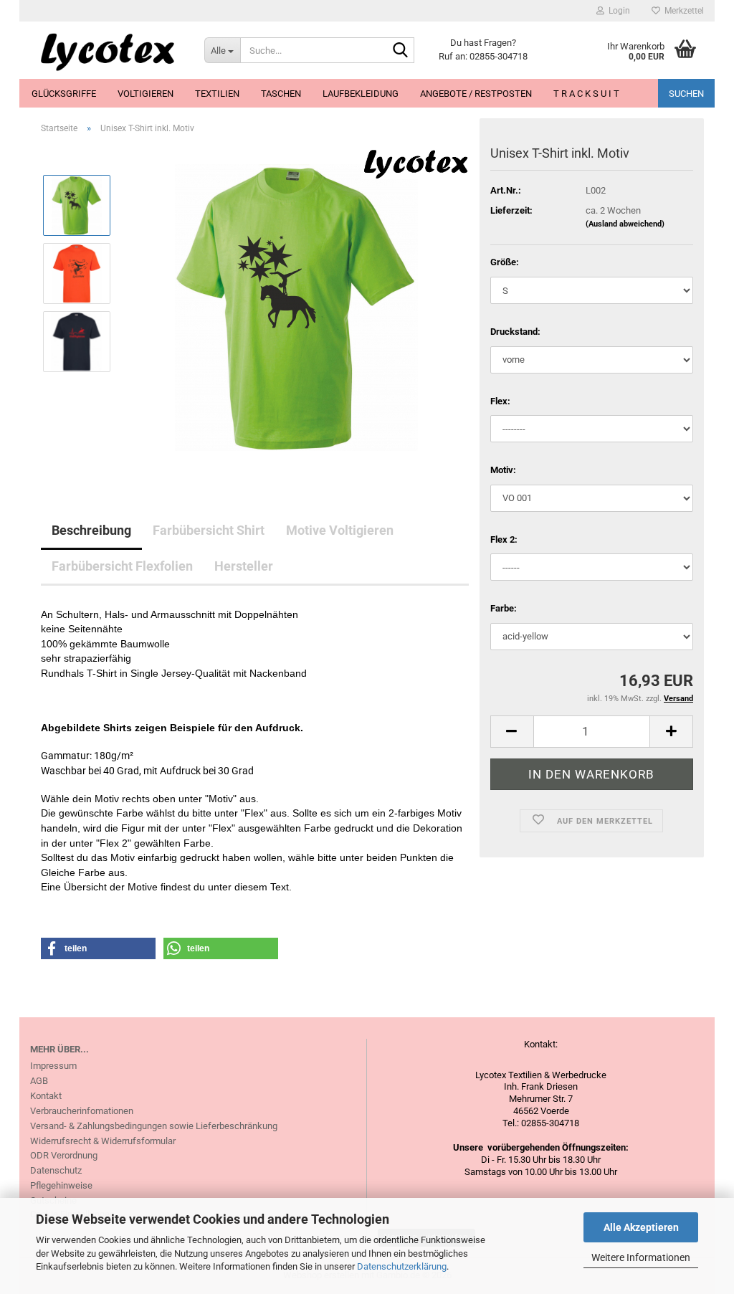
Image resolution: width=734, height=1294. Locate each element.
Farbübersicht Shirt (208, 530)
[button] (511, 731)
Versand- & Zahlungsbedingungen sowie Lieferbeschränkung (153, 1126)
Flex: (500, 401)
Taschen (281, 93)
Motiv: (503, 470)
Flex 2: (504, 539)
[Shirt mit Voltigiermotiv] (296, 306)
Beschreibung (91, 530)
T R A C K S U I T (586, 93)
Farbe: (503, 608)
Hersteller (243, 566)
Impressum (53, 1065)
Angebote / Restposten (476, 93)
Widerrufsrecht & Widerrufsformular (103, 1141)
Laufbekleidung (361, 93)
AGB (39, 1080)
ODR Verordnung (63, 1155)
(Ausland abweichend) (625, 224)
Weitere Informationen (640, 1257)
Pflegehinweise (61, 1185)
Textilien (217, 93)
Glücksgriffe (64, 93)
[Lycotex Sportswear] (106, 50)
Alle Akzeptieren (641, 1227)
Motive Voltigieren (340, 530)
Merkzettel (682, 11)
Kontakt (46, 1095)
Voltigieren (145, 93)
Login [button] (617, 11)
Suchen (686, 93)
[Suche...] (400, 51)
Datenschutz (56, 1170)
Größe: (504, 262)
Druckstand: (515, 331)
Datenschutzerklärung (402, 1266)
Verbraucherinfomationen (81, 1110)
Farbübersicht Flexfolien (122, 566)
